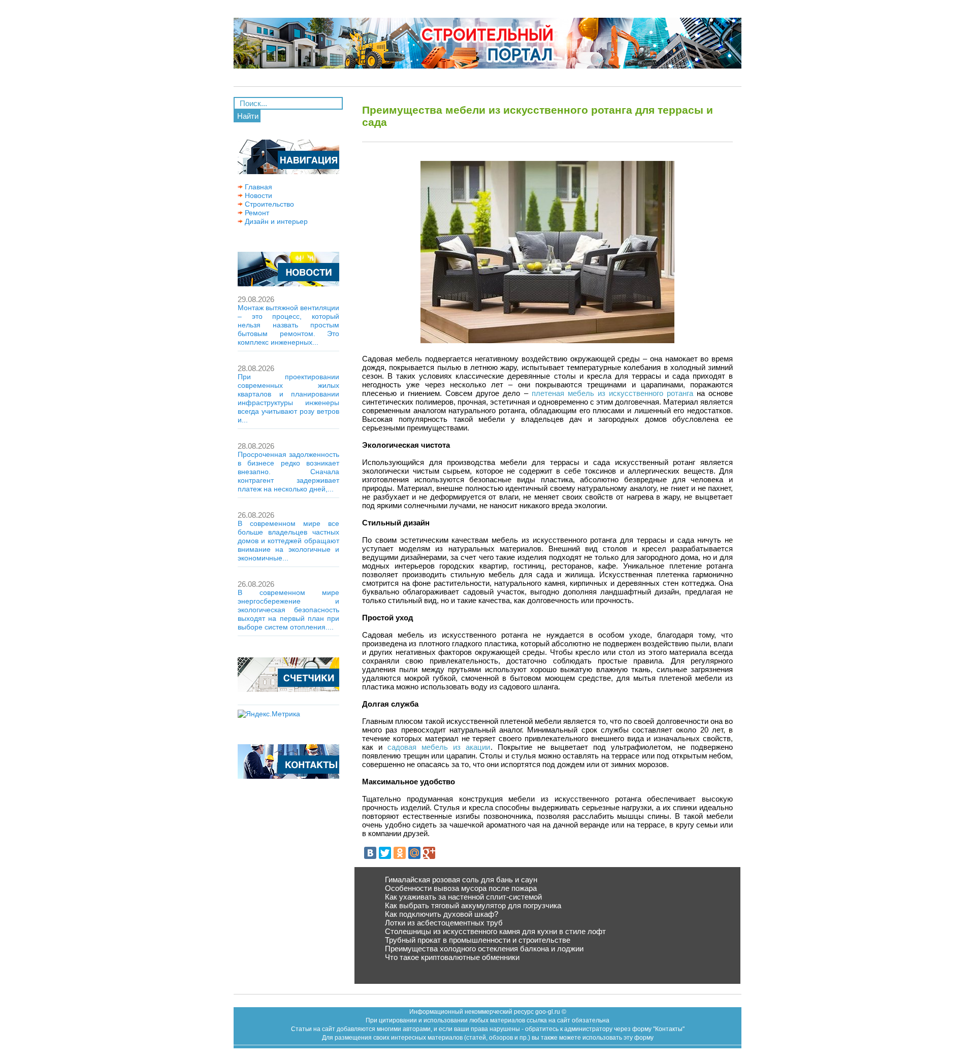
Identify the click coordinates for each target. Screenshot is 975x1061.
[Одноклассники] (400, 853)
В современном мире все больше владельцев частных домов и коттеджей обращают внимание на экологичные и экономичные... (288, 540)
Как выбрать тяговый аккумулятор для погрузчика (473, 905)
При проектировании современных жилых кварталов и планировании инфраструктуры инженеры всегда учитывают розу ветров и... (288, 398)
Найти (247, 116)
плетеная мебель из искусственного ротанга (612, 393)
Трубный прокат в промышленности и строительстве (477, 940)
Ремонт (256, 213)
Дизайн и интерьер (275, 221)
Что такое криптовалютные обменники (452, 957)
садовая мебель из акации (438, 747)
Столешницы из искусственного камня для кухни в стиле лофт (495, 931)
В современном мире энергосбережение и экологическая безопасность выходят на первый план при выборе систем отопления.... (288, 609)
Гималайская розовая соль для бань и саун (461, 879)
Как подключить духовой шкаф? (441, 914)
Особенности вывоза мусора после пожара (461, 888)
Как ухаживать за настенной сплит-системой (463, 896)
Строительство (268, 204)
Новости (257, 195)
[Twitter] (385, 853)
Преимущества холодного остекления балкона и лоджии (484, 948)
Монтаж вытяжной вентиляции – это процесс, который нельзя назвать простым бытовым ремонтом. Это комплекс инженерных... (288, 325)
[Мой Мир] (414, 853)
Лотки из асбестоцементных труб (444, 922)
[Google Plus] (429, 853)
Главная (257, 187)
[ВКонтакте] (370, 853)
